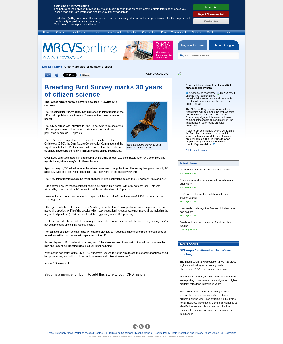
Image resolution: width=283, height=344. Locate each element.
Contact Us (100, 333)
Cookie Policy (162, 333)
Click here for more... (197, 150)
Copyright (230, 333)
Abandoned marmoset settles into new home (205, 169)
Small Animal (78, 32)
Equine (96, 32)
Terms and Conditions (121, 333)
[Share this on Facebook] (84, 76)
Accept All (211, 7)
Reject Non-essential (211, 14)
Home (46, 32)
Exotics (226, 32)
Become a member (59, 274)
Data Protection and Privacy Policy (95, 11)
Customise (211, 21)
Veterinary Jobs (84, 333)
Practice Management (173, 32)
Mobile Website (144, 333)
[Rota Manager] (107, 59)
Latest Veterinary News (60, 333)
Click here (60, 24)
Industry (131, 32)
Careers (60, 32)
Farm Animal (114, 32)
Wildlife (211, 32)
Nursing (196, 32)
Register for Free (192, 45)
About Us (217, 333)
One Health (148, 32)
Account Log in (224, 45)
